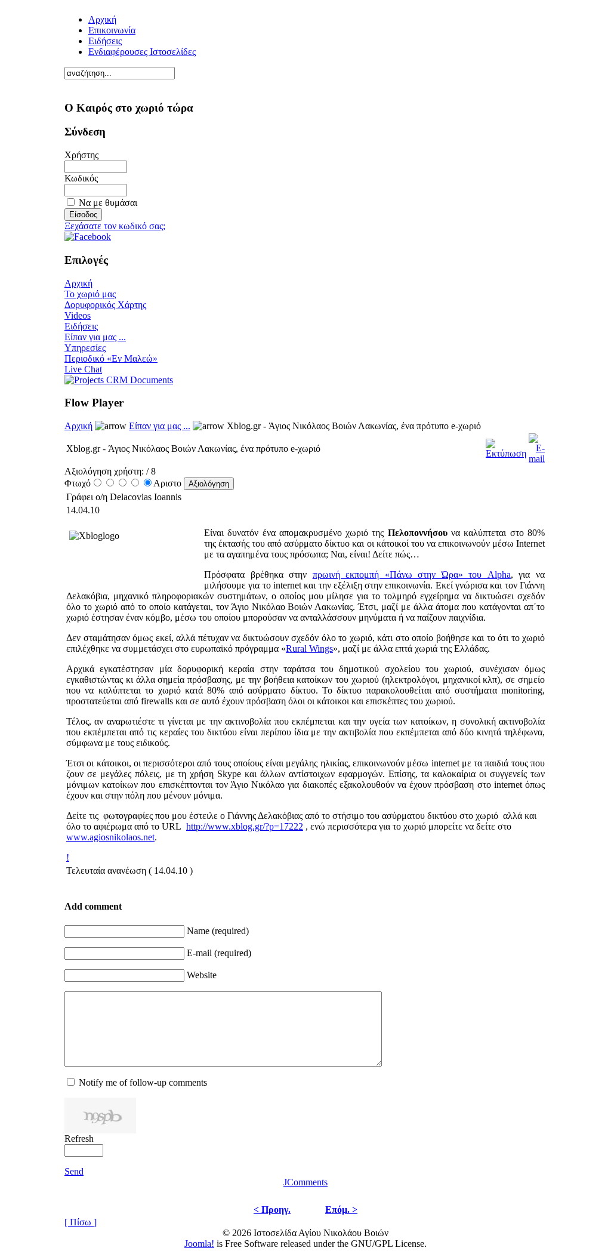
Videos (77, 315)
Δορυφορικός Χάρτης (105, 305)
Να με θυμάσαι (108, 203)
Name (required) (218, 931)
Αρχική (78, 283)
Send (74, 1171)
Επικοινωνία (111, 30)
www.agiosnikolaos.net (110, 837)
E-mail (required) (219, 953)
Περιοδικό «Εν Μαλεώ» (111, 358)
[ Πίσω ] (80, 1222)
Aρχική (102, 19)
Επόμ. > (341, 1209)
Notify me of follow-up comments (143, 1082)
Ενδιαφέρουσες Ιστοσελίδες (142, 52)
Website (202, 975)
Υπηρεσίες (85, 348)
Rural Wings (309, 648)
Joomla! (199, 1243)
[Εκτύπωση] (506, 445)
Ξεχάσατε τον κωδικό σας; (114, 226)
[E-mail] (537, 445)
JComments (305, 1182)
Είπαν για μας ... (95, 337)
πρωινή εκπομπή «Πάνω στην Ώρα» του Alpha (412, 574)
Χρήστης (81, 155)
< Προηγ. (272, 1209)
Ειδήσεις (105, 41)
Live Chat (83, 369)
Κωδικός (81, 178)
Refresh (79, 1138)
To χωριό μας (90, 294)
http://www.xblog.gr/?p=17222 (244, 826)
